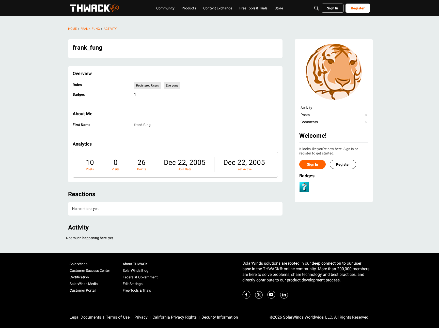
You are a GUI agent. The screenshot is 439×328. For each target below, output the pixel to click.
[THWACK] (94, 8)
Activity (306, 108)
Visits (115, 169)
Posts (90, 169)
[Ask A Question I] (304, 187)
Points (141, 169)
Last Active (244, 169)
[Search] (316, 8)
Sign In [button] (312, 164)
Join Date (184, 169)
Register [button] (343, 164)
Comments (334, 122)
